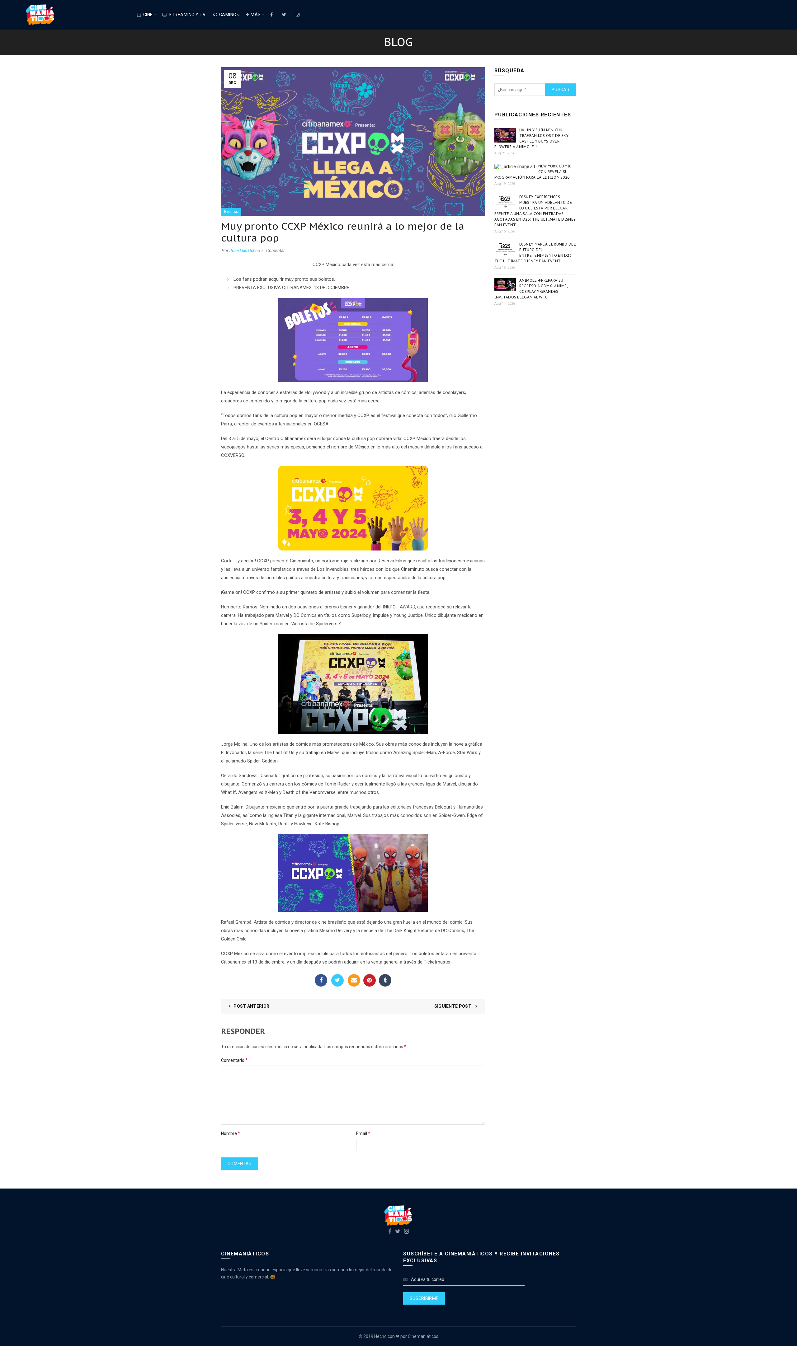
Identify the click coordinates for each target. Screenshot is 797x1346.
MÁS (256, 14)
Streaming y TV (187, 14)
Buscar (560, 89)
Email (354, 980)
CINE (148, 14)
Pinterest (369, 980)
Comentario (234, 1060)
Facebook (321, 980)
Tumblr (385, 980)
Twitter (337, 980)
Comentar (275, 250)
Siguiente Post (453, 1006)
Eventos (231, 211)
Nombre (230, 1133)
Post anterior (251, 1006)
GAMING (227, 14)
